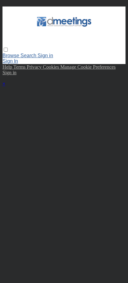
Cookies (51, 67)
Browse (11, 55)
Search (29, 55)
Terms (20, 67)
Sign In (10, 61)
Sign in (45, 55)
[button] (6, 50)
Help (7, 67)
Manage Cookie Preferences (88, 67)
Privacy (35, 67)
